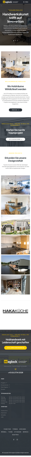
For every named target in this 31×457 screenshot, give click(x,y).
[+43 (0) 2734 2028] (15, 369)
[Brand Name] (15, 311)
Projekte (3, 382)
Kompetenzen (4, 385)
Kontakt (3, 389)
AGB (2, 417)
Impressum (4, 412)
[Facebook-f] (13, 439)
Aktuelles (3, 415)
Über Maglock (4, 387)
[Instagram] (17, 439)
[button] (15, 383)
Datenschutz (4, 410)
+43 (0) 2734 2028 (15, 372)
